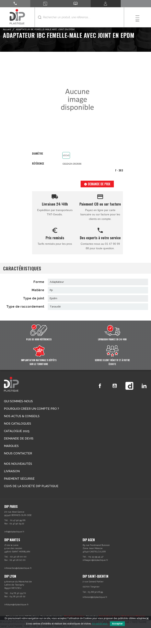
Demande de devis (18, 438)
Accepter (117, 623)
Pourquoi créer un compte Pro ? (31, 409)
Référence (38, 163)
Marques (11, 446)
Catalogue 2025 (16, 431)
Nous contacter (18, 453)
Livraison (12, 471)
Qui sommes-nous (18, 401)
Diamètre (37, 153)
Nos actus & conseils (22, 416)
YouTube (115, 386)
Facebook (100, 386)
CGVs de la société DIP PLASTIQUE (31, 486)
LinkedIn (144, 386)
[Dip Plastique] (17, 16)
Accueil (7, 29)
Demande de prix (97, 184)
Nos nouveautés (18, 464)
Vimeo (129, 386)
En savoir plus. (100, 623)
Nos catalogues (17, 423)
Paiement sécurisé (19, 478)
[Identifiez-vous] (106, 3)
